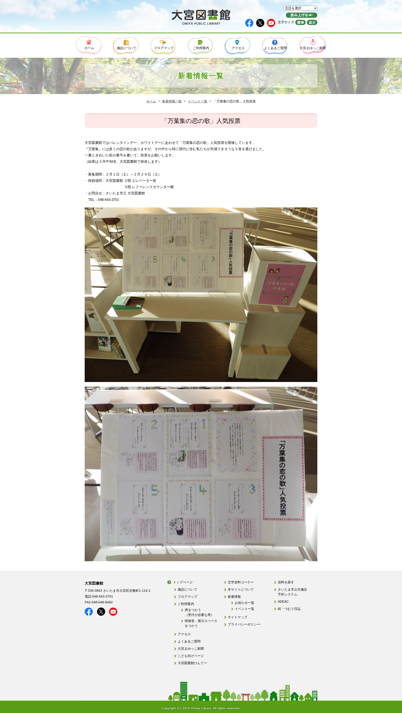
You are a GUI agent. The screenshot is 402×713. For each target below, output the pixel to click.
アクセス (184, 634)
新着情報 (234, 596)
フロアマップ (187, 596)
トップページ (183, 582)
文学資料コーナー (241, 582)
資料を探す (286, 582)
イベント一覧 (197, 101)
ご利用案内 (186, 604)
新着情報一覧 (172, 101)
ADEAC (283, 601)
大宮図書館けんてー (192, 663)
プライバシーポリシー (244, 624)
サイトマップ (237, 617)
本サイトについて (241, 589)
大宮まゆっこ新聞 (191, 648)
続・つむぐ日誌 (289, 609)
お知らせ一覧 (244, 603)
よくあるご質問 (189, 641)
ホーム (151, 101)
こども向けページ (191, 656)
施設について (187, 589)
